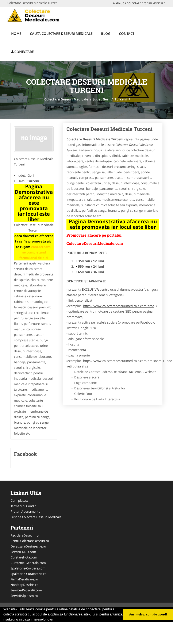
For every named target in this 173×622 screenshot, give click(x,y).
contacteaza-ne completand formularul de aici (35, 252)
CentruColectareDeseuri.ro (30, 541)
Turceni (121, 99)
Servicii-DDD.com (23, 552)
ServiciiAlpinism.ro (24, 596)
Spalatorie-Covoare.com (28, 568)
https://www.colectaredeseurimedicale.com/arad (118, 306)
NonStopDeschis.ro (24, 585)
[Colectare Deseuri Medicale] (35, 15)
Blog (106, 33)
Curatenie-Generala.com (28, 563)
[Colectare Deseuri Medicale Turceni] (34, 139)
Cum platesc (19, 500)
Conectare (24, 51)
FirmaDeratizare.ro (24, 579)
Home (16, 33)
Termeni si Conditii (24, 506)
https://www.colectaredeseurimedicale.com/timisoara (122, 361)
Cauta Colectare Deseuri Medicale (61, 33)
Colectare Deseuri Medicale (66, 99)
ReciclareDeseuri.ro (25, 535)
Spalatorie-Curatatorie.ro (28, 574)
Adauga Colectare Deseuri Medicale (140, 3)
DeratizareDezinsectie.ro (28, 546)
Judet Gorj (101, 99)
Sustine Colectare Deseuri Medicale (36, 517)
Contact (126, 33)
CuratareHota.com (24, 557)
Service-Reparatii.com (26, 590)
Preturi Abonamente (25, 511)
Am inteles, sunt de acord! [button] (148, 614)
